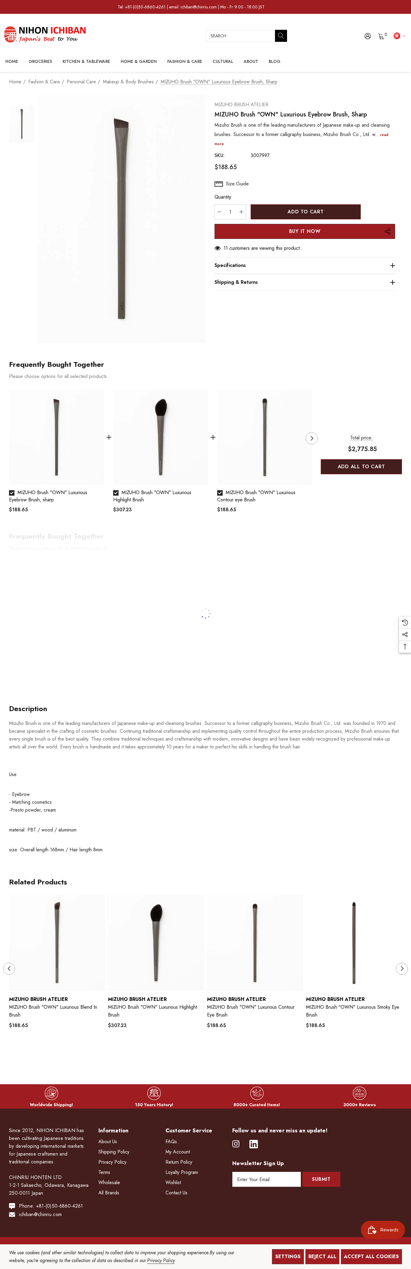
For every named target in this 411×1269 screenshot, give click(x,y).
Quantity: (224, 196)
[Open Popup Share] (387, 231)
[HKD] (398, 35)
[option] (57, 454)
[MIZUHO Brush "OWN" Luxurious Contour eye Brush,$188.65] (255, 943)
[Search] (281, 36)
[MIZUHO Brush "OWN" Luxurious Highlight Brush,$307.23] (156, 943)
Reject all (322, 1256)
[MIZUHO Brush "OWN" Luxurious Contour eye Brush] (264, 437)
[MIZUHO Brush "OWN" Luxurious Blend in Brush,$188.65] (57, 943)
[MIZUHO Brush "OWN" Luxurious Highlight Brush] (160, 437)
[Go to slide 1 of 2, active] (201, 1053)
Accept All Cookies (371, 1256)
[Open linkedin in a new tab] (253, 1144)
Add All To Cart (361, 466)
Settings (288, 1256)
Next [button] (312, 438)
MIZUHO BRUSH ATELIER (241, 104)
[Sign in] (367, 36)
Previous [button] (9, 438)
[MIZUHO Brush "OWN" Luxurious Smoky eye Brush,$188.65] (354, 943)
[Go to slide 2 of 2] (210, 1053)
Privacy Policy (160, 1260)
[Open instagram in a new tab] (235, 1144)
